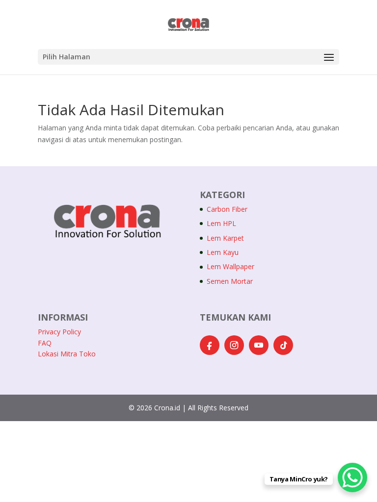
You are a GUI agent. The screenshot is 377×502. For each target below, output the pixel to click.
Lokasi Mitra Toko (67, 353)
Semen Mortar (230, 281)
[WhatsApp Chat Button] (352, 477)
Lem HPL (221, 223)
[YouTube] (259, 345)
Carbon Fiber (227, 209)
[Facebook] (209, 345)
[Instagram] (234, 345)
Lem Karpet (225, 238)
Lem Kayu (223, 252)
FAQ (45, 343)
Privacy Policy (59, 331)
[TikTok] (283, 345)
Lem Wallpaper (230, 266)
